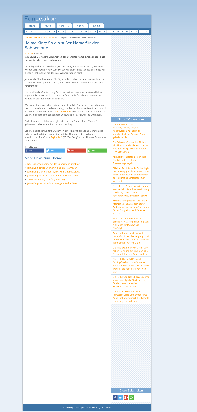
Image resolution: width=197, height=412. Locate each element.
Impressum (106, 407)
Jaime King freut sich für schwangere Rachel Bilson (52, 183)
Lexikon (41, 19)
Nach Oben (67, 407)
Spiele (96, 26)
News (32, 26)
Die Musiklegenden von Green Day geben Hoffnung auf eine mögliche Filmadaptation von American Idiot (130, 251)
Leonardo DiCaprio (62, 111)
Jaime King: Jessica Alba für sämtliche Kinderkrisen (52, 175)
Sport (80, 26)
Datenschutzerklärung (91, 407)
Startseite (28, 37)
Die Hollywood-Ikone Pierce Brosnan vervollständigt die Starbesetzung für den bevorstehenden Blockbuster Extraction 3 (131, 281)
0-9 (146, 31)
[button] (34, 151)
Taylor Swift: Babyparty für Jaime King (46, 179)
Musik (48, 26)
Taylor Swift (56, 137)
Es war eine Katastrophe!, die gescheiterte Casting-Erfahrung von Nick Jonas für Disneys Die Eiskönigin (131, 223)
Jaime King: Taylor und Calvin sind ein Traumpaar (52, 167)
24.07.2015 (29, 53)
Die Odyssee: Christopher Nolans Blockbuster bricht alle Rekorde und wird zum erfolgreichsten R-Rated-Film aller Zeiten (131, 147)
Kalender (77, 407)
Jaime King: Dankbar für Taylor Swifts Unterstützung (53, 171)
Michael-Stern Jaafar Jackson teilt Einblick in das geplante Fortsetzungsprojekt (129, 160)
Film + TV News (49, 37)
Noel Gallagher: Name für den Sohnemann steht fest (53, 163)
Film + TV (64, 26)
